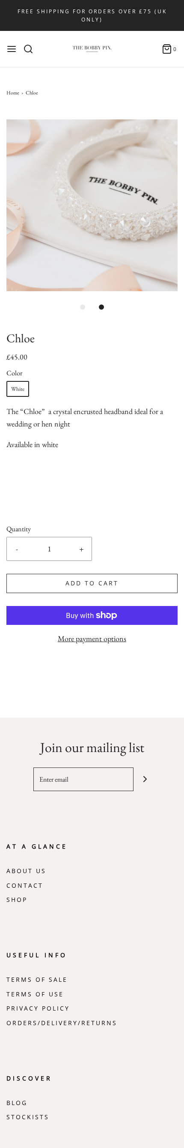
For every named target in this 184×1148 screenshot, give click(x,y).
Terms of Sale (37, 980)
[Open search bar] (31, 49)
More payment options (92, 638)
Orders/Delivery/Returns (61, 1023)
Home (12, 92)
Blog (16, 1103)
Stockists (27, 1117)
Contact (24, 885)
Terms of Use (35, 994)
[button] (92, 205)
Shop (16, 900)
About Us (26, 871)
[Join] (145, 779)
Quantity (18, 528)
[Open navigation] (11, 49)
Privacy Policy (38, 1008)
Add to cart (92, 583)
